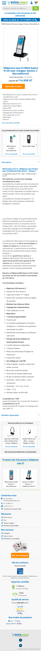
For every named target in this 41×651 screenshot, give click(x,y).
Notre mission (8, 517)
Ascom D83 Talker (28, 146)
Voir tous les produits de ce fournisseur (20, 451)
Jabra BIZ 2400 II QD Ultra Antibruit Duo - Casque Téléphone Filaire (11, 442)
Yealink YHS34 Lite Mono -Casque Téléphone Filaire (28, 441)
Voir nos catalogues (20, 555)
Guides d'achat (8, 536)
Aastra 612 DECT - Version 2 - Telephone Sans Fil (28, 484)
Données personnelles (11, 526)
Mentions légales (9, 523)
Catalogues (7, 533)
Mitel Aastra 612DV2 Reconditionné (11, 148)
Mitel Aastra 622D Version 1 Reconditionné (11, 484)
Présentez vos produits (12, 539)
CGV (5, 520)
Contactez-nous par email (12, 509)
